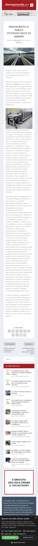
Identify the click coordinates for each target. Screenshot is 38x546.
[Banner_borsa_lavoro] (19, 494)
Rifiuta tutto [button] (28, 537)
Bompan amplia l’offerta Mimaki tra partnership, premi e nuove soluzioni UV (21, 433)
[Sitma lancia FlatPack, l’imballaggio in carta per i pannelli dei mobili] (8, 411)
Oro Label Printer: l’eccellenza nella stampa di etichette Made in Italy (21, 402)
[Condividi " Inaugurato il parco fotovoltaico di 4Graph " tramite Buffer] (13, 335)
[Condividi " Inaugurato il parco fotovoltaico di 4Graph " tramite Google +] (17, 331)
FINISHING (22, 416)
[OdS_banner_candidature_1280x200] (19, 16)
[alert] (19, 531)
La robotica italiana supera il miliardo (21, 392)
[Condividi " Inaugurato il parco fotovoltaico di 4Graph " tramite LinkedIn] (29, 331)
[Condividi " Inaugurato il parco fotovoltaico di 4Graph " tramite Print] (25, 335)
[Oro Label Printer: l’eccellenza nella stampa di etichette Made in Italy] (8, 401)
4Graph (16, 84)
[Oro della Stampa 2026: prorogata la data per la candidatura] (8, 422)
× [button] (36, 517)
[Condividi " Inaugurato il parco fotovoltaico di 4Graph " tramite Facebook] (9, 331)
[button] (19, 542)
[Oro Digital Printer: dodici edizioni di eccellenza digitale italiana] (8, 372)
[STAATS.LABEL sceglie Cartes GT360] (8, 443)
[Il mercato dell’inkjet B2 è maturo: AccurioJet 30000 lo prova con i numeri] (8, 460)
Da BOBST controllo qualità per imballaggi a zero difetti (21, 451)
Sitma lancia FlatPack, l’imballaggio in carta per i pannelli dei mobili (20, 412)
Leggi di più (12, 527)
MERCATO (19, 42)
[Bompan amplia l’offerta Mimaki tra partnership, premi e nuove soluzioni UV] (8, 432)
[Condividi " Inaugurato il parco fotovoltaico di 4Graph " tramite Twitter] (13, 331)
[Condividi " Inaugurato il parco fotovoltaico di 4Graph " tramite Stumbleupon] (17, 335)
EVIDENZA (22, 426)
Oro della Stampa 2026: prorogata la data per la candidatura (19, 422)
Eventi (21, 376)
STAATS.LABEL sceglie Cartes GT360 (21, 442)
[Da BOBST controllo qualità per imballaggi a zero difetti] (8, 451)
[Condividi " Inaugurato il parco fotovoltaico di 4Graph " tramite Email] (21, 335)
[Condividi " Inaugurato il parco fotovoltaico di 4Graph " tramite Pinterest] (25, 331)
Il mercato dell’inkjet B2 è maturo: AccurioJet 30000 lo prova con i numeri (20, 460)
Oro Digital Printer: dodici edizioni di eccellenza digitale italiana (21, 372)
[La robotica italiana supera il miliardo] (8, 392)
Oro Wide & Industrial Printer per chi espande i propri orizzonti (21, 383)
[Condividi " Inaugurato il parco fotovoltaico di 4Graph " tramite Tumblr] (21, 331)
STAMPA (27, 437)
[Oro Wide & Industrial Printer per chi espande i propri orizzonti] (8, 382)
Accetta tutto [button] (10, 537)
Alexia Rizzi (17, 40)
